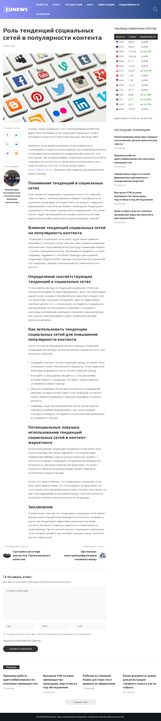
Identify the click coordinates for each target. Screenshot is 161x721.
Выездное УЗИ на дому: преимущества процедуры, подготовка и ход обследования (133, 196)
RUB (133, 118)
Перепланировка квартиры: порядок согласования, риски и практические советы (135, 140)
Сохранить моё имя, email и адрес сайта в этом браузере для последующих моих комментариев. (48, 634)
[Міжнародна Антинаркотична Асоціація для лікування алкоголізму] (12, 178)
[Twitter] (16, 135)
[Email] (16, 153)
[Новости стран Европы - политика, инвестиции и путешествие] (17, 9)
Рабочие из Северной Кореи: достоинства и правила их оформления (99, 679)
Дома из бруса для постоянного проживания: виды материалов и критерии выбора (133, 214)
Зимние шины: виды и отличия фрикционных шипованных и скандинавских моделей (132, 177)
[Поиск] (155, 9)
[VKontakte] (16, 144)
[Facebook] (7, 135)
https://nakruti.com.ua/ (40, 169)
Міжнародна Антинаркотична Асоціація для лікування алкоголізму (11, 196)
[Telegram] (7, 153)
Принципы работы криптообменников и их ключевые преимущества (134, 159)
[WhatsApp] (7, 144)
